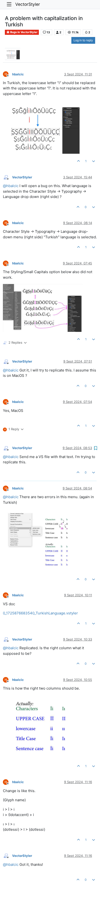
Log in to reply (83, 40)
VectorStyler (27, 4)
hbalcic (18, 74)
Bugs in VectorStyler (23, 32)
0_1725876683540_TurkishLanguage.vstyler (40, 613)
